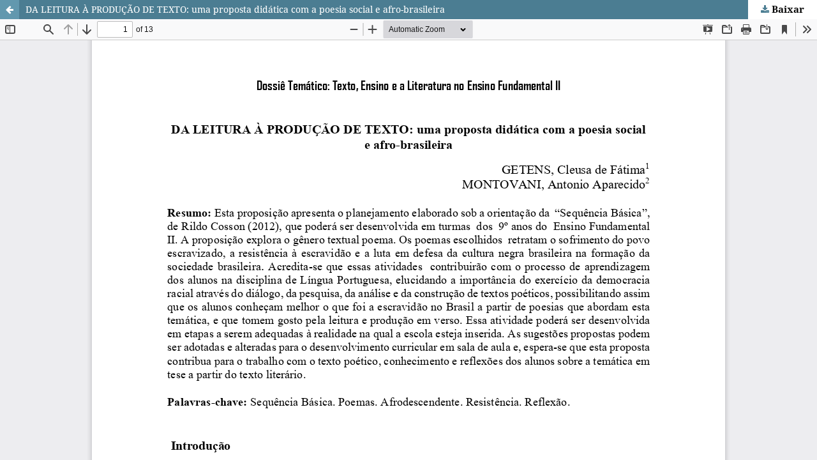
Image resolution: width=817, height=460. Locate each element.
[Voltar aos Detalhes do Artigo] (9, 9)
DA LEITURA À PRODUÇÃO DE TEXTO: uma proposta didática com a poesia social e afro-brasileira (235, 9)
